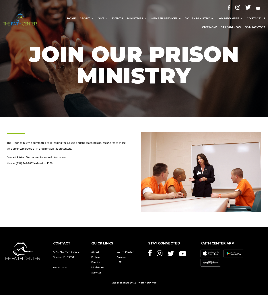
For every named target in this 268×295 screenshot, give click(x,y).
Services (96, 272)
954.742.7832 (60, 267)
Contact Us (256, 18)
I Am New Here (228, 18)
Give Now (209, 27)
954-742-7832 (255, 27)
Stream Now (231, 27)
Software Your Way (145, 282)
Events (117, 18)
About (85, 18)
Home (71, 18)
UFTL (120, 262)
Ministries (135, 18)
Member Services (164, 18)
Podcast (96, 257)
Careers (121, 257)
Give (101, 18)
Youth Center (125, 252)
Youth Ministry (197, 18)
